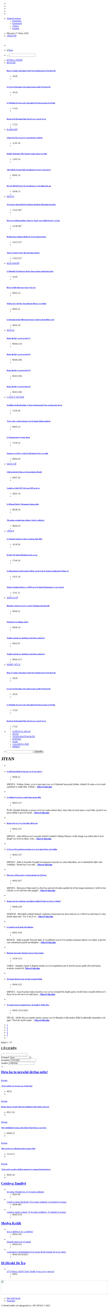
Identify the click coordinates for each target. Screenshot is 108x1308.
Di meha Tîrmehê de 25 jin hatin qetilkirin (25, 1192)
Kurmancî (16, 21)
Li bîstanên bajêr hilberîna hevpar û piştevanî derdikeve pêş (30, 320)
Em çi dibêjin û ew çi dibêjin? (20, 1231)
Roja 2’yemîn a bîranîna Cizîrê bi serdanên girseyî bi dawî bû (31, 71)
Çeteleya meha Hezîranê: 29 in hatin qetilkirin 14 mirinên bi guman (36, 1202)
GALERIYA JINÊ (20, 744)
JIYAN (15, 734)
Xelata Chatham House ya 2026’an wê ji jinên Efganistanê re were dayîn (35, 587)
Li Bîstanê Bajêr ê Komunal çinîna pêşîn (23, 504)
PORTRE (16, 739)
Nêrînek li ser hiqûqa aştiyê (17, 622)
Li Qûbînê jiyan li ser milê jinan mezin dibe (24, 797)
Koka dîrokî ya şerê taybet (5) (18, 370)
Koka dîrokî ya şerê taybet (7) (18, 338)
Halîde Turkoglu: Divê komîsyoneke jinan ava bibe (27, 154)
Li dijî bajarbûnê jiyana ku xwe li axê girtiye (24, 771)
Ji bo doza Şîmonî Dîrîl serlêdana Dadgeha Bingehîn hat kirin (31, 204)
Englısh (15, 28)
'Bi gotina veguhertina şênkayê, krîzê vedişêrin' (26, 520)
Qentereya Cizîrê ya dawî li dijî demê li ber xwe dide (27, 453)
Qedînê (4, 1063)
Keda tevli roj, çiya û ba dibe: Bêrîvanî (22, 823)
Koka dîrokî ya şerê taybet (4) (18, 386)
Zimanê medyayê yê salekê (19, 1242)
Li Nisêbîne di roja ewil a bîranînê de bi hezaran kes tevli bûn (31, 103)
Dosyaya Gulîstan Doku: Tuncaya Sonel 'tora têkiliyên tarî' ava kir (33, 220)
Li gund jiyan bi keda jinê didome (20, 927)
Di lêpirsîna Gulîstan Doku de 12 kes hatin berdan (26, 237)
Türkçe (15, 26)
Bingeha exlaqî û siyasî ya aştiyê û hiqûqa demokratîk (28, 606)
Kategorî (5, 1057)
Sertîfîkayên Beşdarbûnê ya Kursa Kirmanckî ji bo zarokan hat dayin (34, 405)
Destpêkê (5, 1060)
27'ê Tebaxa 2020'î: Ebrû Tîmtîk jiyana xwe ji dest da (30, 1271)
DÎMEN (16, 747)
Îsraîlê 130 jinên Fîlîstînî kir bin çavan (22, 555)
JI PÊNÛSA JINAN (21, 731)
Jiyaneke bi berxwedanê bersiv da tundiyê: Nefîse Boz (28, 1005)
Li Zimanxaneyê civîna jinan (18, 437)
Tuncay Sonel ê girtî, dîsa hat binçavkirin (23, 253)
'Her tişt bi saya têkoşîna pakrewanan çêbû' (18, 1148)
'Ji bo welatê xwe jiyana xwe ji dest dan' (17, 1086)
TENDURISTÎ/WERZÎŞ (23, 736)
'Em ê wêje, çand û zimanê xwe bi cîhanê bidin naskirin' (29, 421)
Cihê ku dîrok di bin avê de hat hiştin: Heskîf (24, 472)
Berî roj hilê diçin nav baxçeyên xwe (21, 287)
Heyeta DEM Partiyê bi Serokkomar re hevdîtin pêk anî (29, 186)
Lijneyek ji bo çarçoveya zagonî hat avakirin (24, 138)
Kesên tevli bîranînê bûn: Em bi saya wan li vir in (26, 119)
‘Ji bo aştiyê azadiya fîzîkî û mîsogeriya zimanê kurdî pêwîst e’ (26, 1169)
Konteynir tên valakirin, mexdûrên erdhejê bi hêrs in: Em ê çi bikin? (34, 901)
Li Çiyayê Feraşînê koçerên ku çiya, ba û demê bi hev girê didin (32, 849)
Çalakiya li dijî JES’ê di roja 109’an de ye (23, 488)
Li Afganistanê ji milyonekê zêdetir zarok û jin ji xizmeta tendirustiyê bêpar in (38, 571)
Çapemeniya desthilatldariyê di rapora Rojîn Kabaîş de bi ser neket (36, 1252)
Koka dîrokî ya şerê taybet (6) (18, 354)
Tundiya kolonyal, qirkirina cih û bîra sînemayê (26, 638)
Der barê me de (13, 1298)
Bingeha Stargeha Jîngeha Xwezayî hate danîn (25, 953)
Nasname (11, 1301)
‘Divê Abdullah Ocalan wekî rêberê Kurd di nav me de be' (24, 1128)
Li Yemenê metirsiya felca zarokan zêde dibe (24, 539)
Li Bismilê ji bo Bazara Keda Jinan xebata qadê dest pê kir (30, 271)
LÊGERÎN (38, 752)
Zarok (15, 741)
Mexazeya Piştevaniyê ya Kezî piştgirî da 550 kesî (26, 875)
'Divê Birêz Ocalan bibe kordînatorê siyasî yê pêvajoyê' (29, 170)
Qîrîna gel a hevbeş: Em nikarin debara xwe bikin (26, 303)
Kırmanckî (17, 23)
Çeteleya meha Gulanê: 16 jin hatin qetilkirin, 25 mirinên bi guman (36, 1212)
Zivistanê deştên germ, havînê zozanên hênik (24, 979)
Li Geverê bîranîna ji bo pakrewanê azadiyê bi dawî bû (28, 87)
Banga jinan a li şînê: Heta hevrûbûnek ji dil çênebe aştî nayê (25, 1107)
